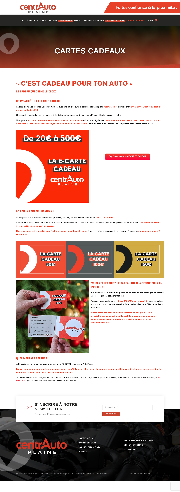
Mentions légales (74, 474)
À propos (32, 21)
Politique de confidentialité (96, 474)
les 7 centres (48, 21)
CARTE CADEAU (135, 21)
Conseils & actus (93, 21)
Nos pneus (66, 21)
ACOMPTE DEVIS (115, 21)
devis (77, 21)
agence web (49, 474)
